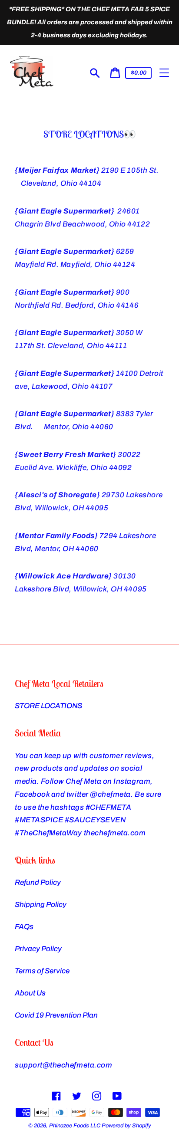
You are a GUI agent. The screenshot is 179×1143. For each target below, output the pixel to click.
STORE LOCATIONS (48, 706)
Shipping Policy (40, 904)
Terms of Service (42, 971)
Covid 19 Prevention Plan (56, 1015)
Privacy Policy (38, 949)
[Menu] (164, 72)
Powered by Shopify (126, 1126)
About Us (30, 993)
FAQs (24, 927)
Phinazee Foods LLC (74, 1126)
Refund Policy (38, 882)
